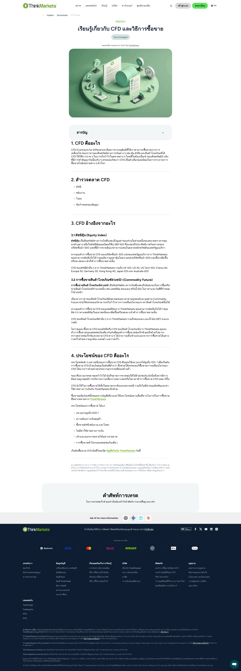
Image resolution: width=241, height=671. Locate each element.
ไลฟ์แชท (149, 529)
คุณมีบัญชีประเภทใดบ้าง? (166, 586)
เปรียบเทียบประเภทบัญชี (66, 568)
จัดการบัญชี (61, 586)
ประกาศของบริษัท (130, 572)
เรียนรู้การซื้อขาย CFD (98, 577)
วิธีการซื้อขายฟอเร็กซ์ (98, 581)
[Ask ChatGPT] (126, 518)
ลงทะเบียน (200, 5)
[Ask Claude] (148, 518)
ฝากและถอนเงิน (63, 590)
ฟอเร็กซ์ (26, 568)
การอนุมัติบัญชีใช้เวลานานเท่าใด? (170, 581)
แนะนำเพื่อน (61, 594)
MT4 (25, 618)
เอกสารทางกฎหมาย (196, 568)
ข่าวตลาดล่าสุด (29, 577)
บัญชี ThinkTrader (63, 581)
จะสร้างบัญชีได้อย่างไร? (165, 572)
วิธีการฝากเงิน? (161, 577)
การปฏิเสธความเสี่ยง (197, 581)
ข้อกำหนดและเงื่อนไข (197, 572)
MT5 (25, 614)
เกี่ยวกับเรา (165, 632)
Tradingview (28, 609)
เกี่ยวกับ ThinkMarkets (131, 568)
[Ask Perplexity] (141, 518)
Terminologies (121, 37)
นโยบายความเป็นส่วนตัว (199, 577)
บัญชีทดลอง (61, 572)
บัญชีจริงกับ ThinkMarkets (120, 450)
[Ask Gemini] (133, 518)
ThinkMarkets (134, 45)
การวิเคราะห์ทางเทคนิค (99, 568)
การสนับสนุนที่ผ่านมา (131, 581)
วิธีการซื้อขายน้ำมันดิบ (99, 572)
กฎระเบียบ (192, 586)
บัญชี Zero (60, 577)
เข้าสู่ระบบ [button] (183, 5)
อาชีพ (124, 577)
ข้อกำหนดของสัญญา (32, 572)
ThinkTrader (28, 605)
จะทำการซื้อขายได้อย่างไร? (167, 568)
